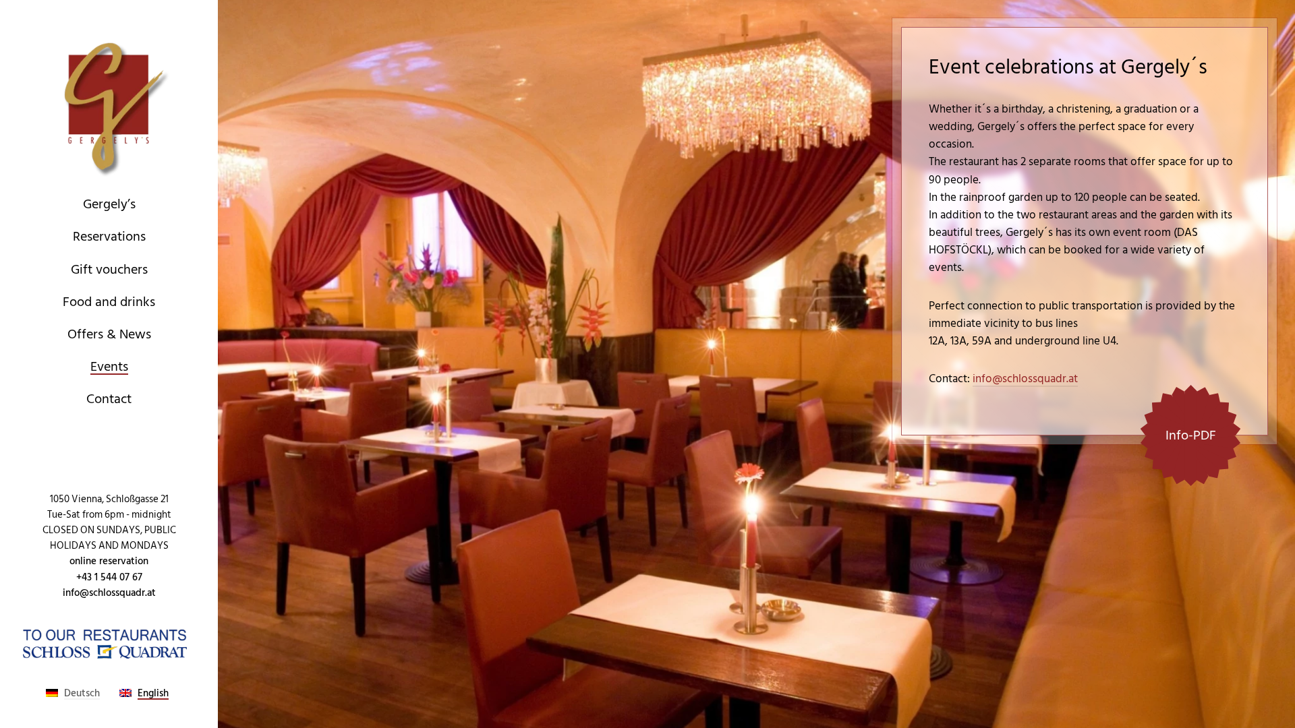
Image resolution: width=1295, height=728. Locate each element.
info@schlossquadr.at (109, 592)
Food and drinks (109, 302)
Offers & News (109, 334)
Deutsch (82, 693)
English (153, 693)
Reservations (109, 236)
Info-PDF (1191, 435)
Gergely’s (109, 204)
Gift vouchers (109, 269)
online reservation (108, 561)
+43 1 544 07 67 (109, 577)
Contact (109, 399)
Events (109, 366)
